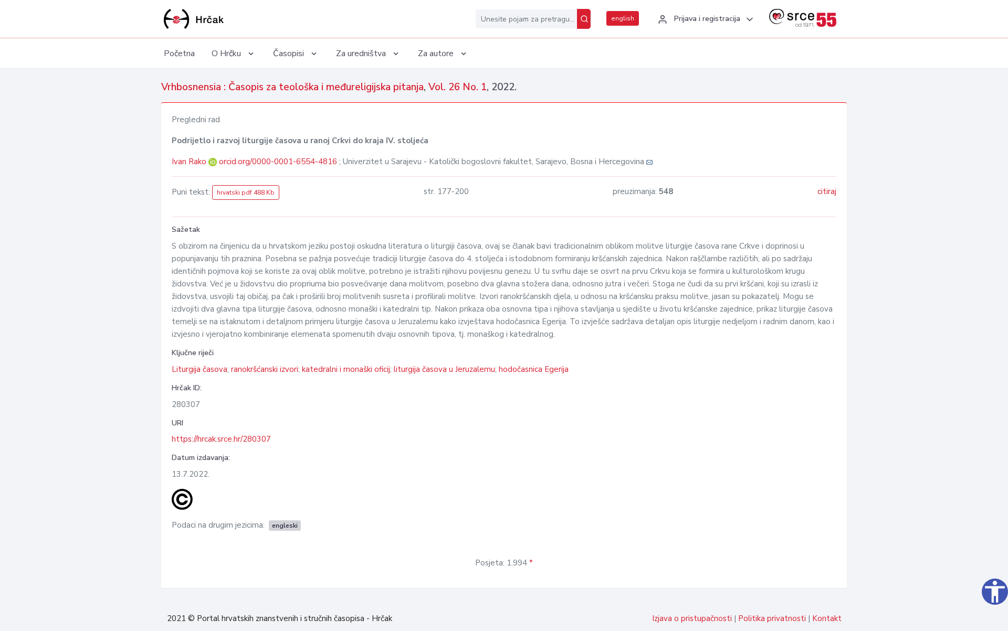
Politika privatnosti (772, 618)
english (622, 18)
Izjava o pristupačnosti (692, 618)
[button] (704, 19)
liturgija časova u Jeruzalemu (444, 369)
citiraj (826, 191)
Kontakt (827, 618)
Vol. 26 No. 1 (457, 87)
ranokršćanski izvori (264, 369)
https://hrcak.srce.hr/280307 (221, 439)
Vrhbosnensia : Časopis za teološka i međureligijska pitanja (292, 87)
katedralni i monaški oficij (346, 369)
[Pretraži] (584, 19)
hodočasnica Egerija (534, 369)
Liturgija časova (199, 369)
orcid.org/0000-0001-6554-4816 (278, 161)
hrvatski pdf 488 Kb (246, 192)
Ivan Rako (190, 161)
